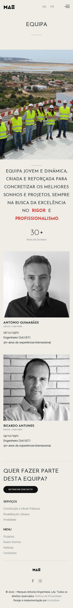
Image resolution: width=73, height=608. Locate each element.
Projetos (8, 536)
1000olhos (54, 600)
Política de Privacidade (48, 596)
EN (44, 6)
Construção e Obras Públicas (21, 508)
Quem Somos (12, 542)
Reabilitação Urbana (16, 514)
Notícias (8, 547)
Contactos (10, 553)
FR (52, 6)
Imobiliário (9, 519)
